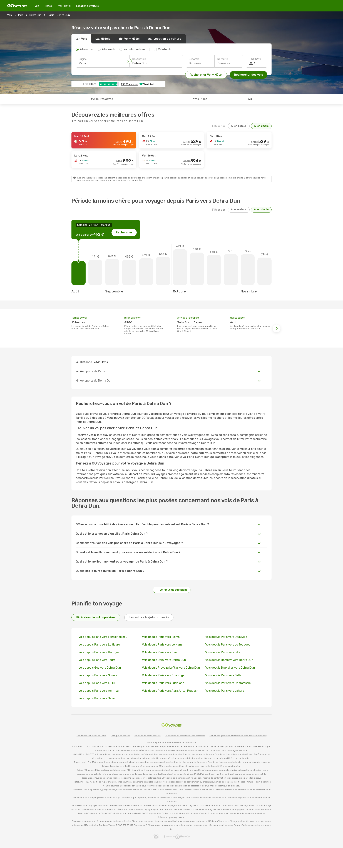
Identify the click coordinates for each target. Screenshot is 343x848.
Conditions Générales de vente (91, 736)
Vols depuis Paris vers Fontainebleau (103, 637)
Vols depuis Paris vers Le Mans (162, 644)
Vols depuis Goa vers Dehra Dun (100, 667)
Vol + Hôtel (64, 6)
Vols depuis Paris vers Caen (160, 652)
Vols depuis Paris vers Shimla (98, 675)
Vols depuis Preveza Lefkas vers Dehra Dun (171, 667)
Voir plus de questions (173, 589)
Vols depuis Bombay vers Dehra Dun (229, 660)
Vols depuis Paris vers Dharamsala (228, 683)
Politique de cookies (120, 736)
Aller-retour (239, 126)
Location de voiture (87, 6)
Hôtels (49, 6)
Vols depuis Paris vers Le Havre (99, 644)
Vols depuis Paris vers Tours (97, 660)
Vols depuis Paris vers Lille (222, 652)
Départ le (194, 59)
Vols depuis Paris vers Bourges (99, 652)
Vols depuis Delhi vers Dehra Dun (164, 660)
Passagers (255, 58)
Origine (83, 59)
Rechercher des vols (248, 74)
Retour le (222, 59)
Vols (37, 6)
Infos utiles (199, 99)
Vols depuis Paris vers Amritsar (99, 690)
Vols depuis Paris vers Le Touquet (227, 644)
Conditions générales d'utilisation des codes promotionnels (238, 736)
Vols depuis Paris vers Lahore (224, 690)
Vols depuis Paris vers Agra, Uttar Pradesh (170, 690)
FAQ (249, 99)
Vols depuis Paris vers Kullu (97, 683)
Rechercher (124, 232)
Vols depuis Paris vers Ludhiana (163, 683)
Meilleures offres (102, 99)
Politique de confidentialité (148, 736)
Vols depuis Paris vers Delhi (223, 675)
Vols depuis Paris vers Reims (161, 637)
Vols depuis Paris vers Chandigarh (164, 675)
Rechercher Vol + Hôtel (206, 74)
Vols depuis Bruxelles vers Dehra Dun (230, 667)
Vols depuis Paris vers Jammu (98, 698)
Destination (139, 59)
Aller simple (261, 126)
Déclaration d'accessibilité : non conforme (185, 736)
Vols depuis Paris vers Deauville (226, 637)
